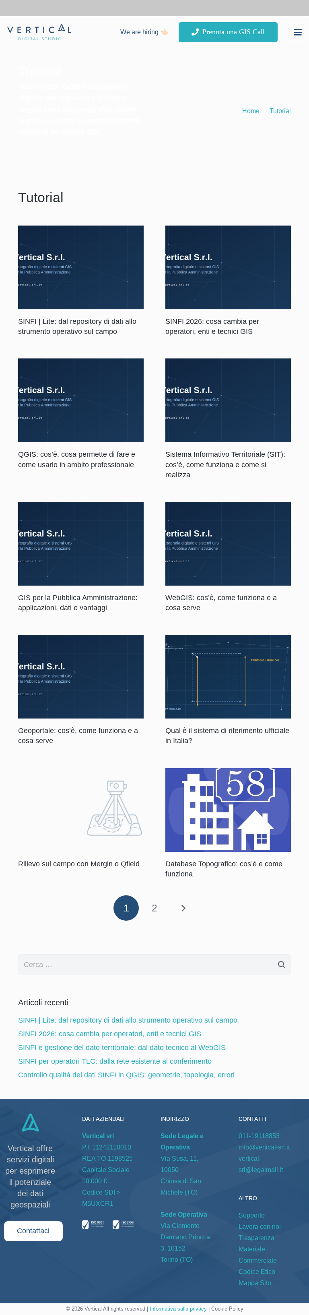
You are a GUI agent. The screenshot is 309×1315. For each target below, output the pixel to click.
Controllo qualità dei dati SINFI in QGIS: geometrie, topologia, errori (126, 1075)
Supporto (252, 1215)
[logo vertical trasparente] (39, 32)
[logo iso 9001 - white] (93, 1226)
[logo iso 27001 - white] (123, 1226)
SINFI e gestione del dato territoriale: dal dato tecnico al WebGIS (122, 1048)
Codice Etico (257, 1271)
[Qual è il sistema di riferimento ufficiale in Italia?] (228, 677)
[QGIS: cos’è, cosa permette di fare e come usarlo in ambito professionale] (81, 400)
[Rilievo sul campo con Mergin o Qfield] (81, 810)
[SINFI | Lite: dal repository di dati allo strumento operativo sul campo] (81, 267)
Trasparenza (256, 1237)
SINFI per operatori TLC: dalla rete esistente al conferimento (115, 1061)
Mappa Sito (255, 1283)
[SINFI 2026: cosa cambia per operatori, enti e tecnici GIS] (228, 267)
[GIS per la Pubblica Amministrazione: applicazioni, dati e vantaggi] (81, 544)
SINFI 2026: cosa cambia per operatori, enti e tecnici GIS (109, 1034)
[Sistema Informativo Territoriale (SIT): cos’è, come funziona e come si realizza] (228, 400)
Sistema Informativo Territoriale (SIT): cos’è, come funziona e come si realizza (225, 464)
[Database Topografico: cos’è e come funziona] (228, 810)
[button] (298, 32)
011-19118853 (259, 1136)
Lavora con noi (260, 1226)
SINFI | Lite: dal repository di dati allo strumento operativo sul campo (127, 1020)
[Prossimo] (183, 908)
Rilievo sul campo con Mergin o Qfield (79, 864)
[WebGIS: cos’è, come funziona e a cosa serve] (228, 544)
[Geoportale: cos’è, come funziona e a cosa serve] (81, 677)
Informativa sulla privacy (178, 1309)
